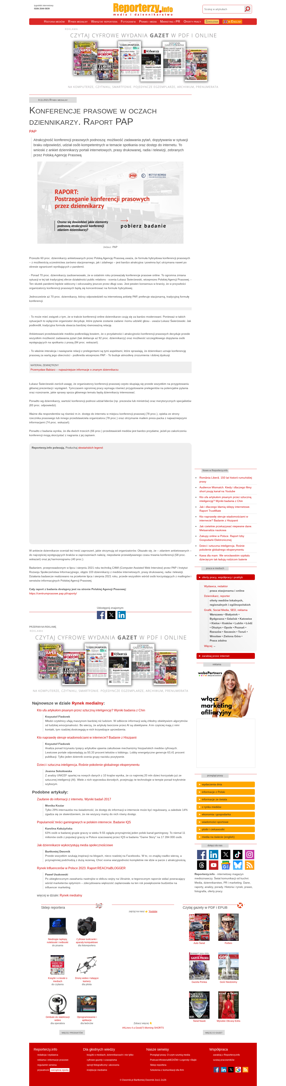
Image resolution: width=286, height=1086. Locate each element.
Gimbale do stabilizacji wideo (58, 1020)
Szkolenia (211, 21)
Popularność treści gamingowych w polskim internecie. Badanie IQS (84, 822)
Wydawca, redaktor (216, 586)
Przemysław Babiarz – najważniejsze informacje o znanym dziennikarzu (74, 369)
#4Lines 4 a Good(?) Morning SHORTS (143, 1027)
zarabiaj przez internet (215, 655)
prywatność (43, 1070)
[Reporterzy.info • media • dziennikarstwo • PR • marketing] (143, 13)
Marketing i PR (170, 21)
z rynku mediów (211, 806)
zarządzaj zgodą (59, 1070)
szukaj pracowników (223, 1060)
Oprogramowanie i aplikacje (87, 1020)
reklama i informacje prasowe (52, 1060)
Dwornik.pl (127, 1080)
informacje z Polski (213, 791)
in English (234, 21)
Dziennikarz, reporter (217, 595)
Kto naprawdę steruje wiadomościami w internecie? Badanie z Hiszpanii (87, 737)
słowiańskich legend (90, 447)
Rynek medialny (78, 21)
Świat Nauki (199, 1021)
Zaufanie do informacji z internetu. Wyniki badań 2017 (74, 799)
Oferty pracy (192, 21)
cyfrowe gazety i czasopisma (102, 1060)
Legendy (184, 1060)
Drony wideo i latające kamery (87, 981)
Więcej (208, 646)
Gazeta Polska (199, 982)
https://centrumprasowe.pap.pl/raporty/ (53, 593)
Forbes (228, 943)
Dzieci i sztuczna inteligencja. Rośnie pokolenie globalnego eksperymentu (88, 764)
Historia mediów (54, 21)
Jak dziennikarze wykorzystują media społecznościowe (75, 845)
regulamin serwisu (47, 1065)
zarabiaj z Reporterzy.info (226, 1054)
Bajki (194, 1060)
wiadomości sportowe (215, 821)
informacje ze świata (214, 799)
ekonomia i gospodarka (216, 814)
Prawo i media (148, 21)
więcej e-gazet (213, 1032)
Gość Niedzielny (228, 982)
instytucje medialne (97, 1070)
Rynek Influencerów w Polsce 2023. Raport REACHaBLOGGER (81, 868)
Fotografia (128, 21)
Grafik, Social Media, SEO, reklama (225, 610)
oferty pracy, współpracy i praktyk (222, 577)
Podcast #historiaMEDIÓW (164, 1060)
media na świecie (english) (218, 836)
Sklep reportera (158, 1065)
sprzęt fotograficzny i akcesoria (103, 1065)
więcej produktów (72, 1032)
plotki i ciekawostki (213, 829)
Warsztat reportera (104, 21)
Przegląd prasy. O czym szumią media (170, 1054)
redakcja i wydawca (47, 1054)
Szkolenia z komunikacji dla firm (167, 1070)
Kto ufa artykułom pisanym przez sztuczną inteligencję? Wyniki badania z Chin (91, 710)
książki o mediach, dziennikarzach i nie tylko (110, 1054)
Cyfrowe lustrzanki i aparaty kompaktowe (87, 942)
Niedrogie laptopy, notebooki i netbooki (57, 942)
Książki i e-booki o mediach (57, 981)
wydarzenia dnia (212, 784)
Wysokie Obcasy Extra (228, 1021)
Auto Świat (199, 943)
